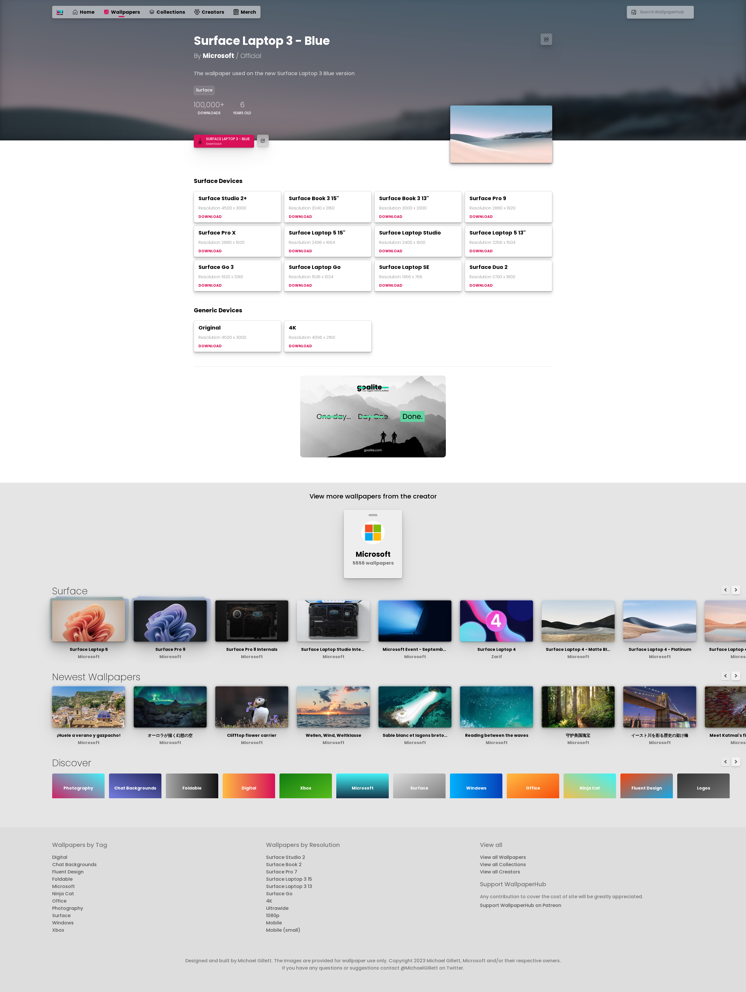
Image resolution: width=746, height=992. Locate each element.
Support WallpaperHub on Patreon (520, 905)
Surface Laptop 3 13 (289, 886)
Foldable (62, 879)
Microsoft (218, 55)
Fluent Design (68, 871)
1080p (272, 915)
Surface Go (279, 893)
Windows (63, 922)
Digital (59, 857)
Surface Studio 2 (285, 857)
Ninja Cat (63, 893)
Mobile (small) (283, 930)
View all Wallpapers (503, 857)
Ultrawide (277, 908)
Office (59, 901)
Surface (204, 90)
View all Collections (503, 864)
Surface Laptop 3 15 (289, 879)
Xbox (58, 930)
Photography (67, 908)
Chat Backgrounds (74, 864)
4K (269, 901)
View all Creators (500, 871)
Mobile (274, 922)
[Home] (59, 12)
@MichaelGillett (419, 968)
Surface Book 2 (284, 864)
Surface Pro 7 (281, 871)
